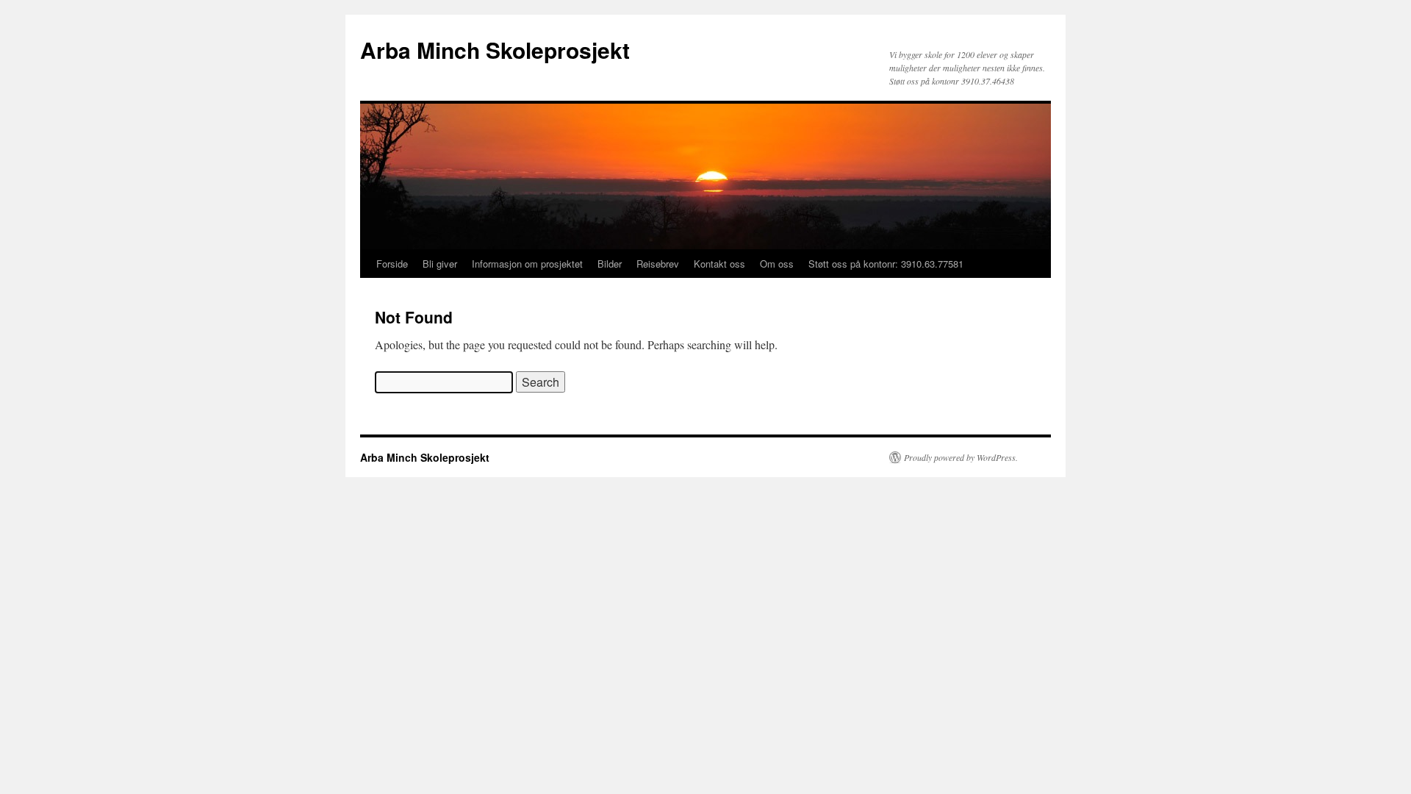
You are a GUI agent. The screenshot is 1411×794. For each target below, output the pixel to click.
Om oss (777, 264)
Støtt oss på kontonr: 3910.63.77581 (885, 264)
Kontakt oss (719, 264)
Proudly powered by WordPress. (961, 457)
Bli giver (440, 264)
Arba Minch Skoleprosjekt (495, 49)
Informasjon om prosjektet (527, 264)
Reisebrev (657, 264)
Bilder (609, 264)
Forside (392, 264)
